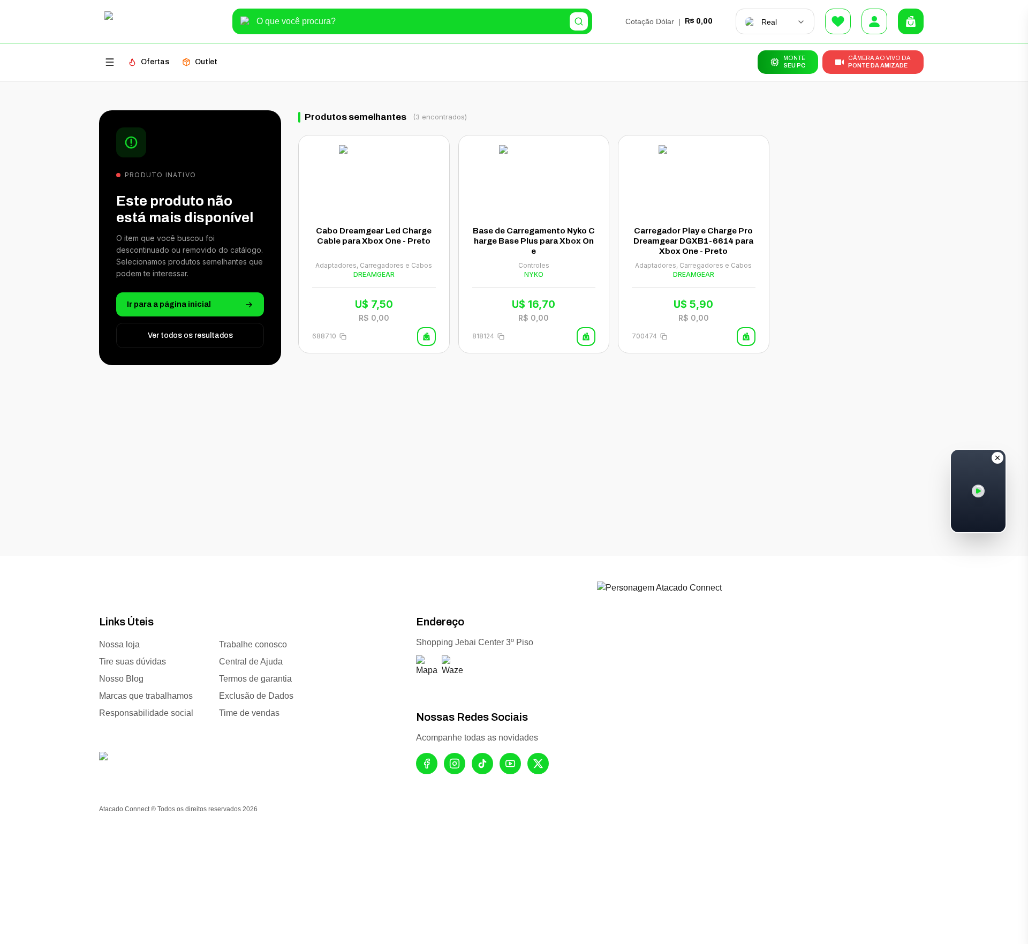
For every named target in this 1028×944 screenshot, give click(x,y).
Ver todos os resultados (190, 335)
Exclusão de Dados (256, 695)
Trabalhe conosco (253, 644)
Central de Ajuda (251, 661)
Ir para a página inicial (169, 304)
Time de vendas (249, 713)
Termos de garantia (255, 678)
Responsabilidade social (146, 713)
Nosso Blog (121, 678)
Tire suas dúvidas (132, 661)
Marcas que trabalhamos (146, 695)
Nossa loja (119, 644)
